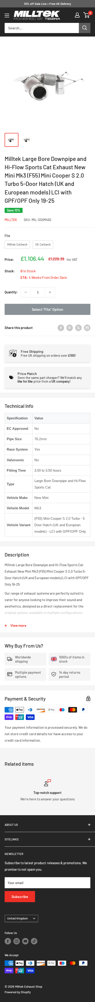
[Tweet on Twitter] (78, 327)
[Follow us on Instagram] (16, 941)
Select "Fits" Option (47, 309)
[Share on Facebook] (61, 327)
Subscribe (20, 896)
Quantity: (11, 292)
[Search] (84, 28)
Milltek (11, 220)
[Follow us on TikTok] (34, 941)
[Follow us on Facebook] (8, 941)
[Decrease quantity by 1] (25, 292)
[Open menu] (7, 15)
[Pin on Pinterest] (69, 327)
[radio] (17, 244)
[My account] (77, 15)
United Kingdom (17, 918)
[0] (86, 15)
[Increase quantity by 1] (50, 292)
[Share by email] (87, 327)
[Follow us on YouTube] (25, 941)
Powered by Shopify (18, 992)
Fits (7, 236)
